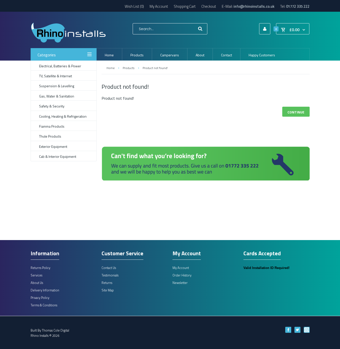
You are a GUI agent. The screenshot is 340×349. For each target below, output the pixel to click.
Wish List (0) (134, 6)
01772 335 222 (297, 6)
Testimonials (110, 275)
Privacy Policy (40, 297)
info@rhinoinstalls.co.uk (254, 6)
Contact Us (109, 267)
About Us (37, 282)
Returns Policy (40, 267)
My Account (159, 6)
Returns (107, 282)
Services (36, 275)
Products (128, 68)
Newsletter (180, 282)
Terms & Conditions (44, 305)
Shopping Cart (185, 6)
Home (110, 68)
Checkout (208, 6)
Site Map (108, 290)
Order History (181, 275)
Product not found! (155, 68)
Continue (295, 112)
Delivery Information (45, 290)
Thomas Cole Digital (55, 330)
